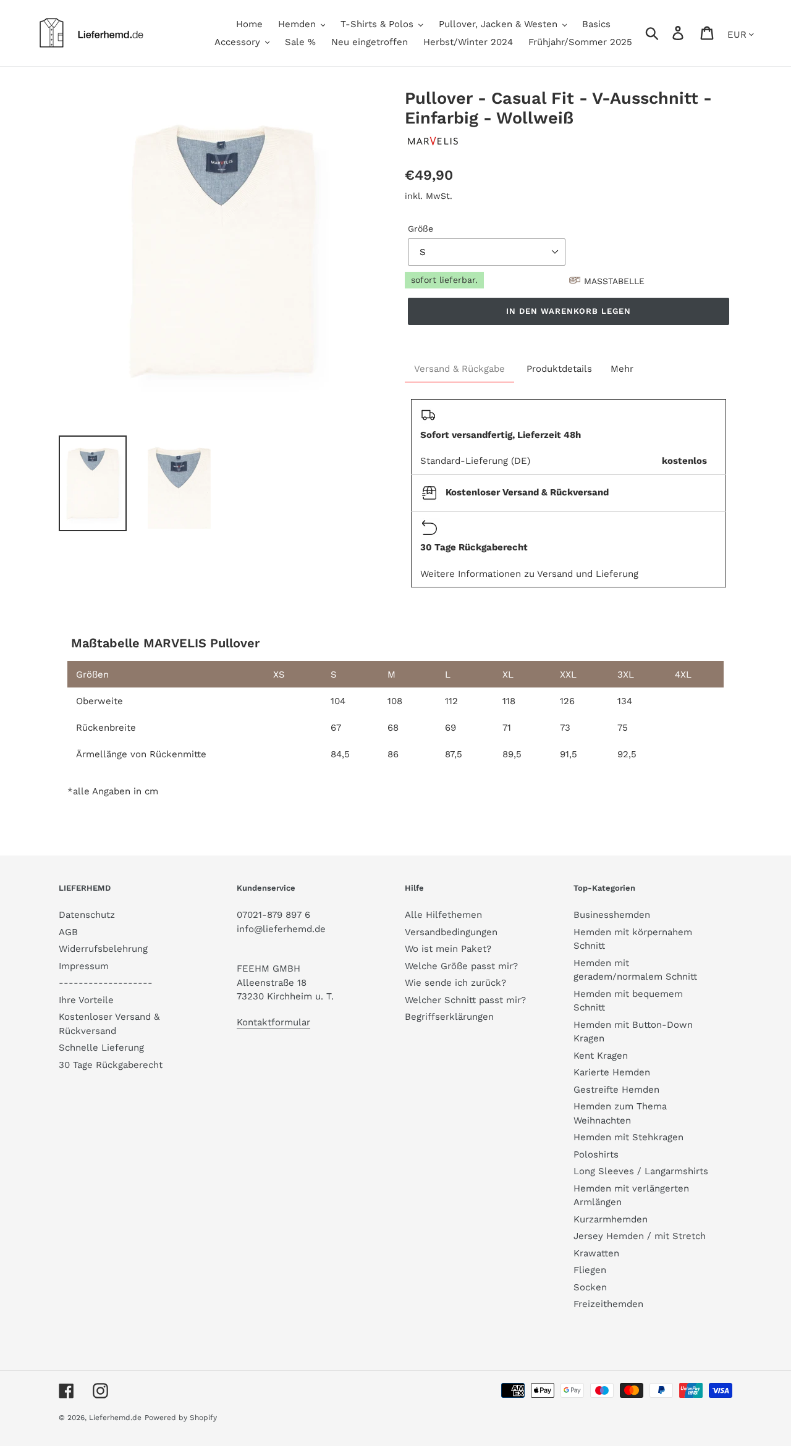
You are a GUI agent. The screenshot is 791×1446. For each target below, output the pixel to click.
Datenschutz (87, 914)
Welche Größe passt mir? (461, 966)
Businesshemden (611, 914)
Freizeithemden (608, 1303)
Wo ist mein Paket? (448, 948)
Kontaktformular (273, 1022)
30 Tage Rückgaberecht (111, 1064)
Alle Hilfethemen (443, 914)
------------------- (106, 982)
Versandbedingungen (451, 932)
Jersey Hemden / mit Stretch (639, 1236)
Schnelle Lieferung (101, 1047)
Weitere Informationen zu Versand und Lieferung (529, 573)
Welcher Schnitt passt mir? (465, 1000)
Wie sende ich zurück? (455, 982)
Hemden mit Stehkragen (628, 1137)
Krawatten (596, 1253)
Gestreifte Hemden (616, 1089)
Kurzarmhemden (610, 1219)
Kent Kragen (600, 1055)
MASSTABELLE (614, 281)
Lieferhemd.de (115, 1417)
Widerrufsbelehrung (103, 948)
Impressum (84, 966)
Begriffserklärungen (449, 1016)
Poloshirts (596, 1154)
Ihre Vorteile (86, 1000)
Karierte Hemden (611, 1072)
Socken (590, 1287)
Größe (420, 228)
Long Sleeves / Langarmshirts (640, 1171)
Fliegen (589, 1270)
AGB (68, 932)
